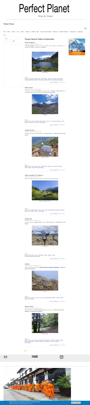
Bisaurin (26, 211)
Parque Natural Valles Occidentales (57, 79)
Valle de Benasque (44, 78)
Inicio (4, 31)
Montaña (30, 122)
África (8, 31)
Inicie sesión (55, 82)
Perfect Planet (8, 24)
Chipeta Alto (37, 341)
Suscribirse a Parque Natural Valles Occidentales (25, 351)
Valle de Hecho (41, 79)
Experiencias (73, 31)
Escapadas (80, 31)
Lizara (29, 211)
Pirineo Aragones (31, 78)
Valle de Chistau (37, 78)
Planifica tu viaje (35, 31)
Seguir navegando (76, 402)
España (26, 121)
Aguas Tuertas (42, 341)
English (85, 28)
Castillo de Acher (31, 341)
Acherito (62, 121)
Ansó (51, 121)
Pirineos (26, 78)
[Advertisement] (13, 66)
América (13, 31)
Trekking (34, 122)
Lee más (51, 82)
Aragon (32, 121)
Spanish (85, 27)
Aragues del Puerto (47, 79)
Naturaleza (55, 31)
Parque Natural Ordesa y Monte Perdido (31, 79)
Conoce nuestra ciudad (45, 31)
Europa (22, 31)
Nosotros (28, 31)
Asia (18, 31)
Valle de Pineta (60, 78)
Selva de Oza (55, 166)
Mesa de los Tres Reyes (56, 121)
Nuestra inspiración (63, 31)
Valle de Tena (50, 78)
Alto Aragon (55, 78)
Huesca (48, 121)
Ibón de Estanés (47, 341)
